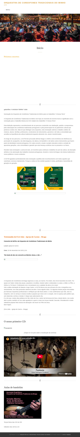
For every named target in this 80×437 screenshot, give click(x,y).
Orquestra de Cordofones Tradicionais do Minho (35, 3)
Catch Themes (66, 434)
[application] (40, 80)
